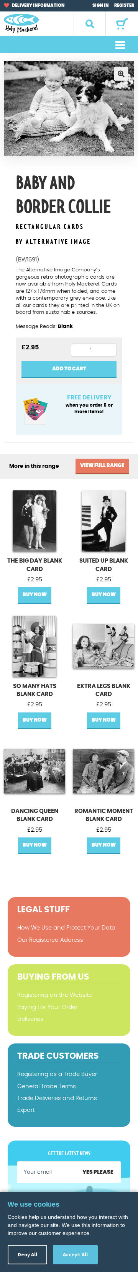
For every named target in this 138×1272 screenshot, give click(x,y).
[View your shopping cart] (122, 23)
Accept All (75, 1254)
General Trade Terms (46, 1086)
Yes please (97, 1172)
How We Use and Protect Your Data (66, 928)
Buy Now (35, 594)
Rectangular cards (50, 227)
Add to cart (69, 369)
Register (124, 5)
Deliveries (30, 1019)
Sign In (100, 5)
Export (25, 1110)
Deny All (27, 1254)
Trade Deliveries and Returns (57, 1098)
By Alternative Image (53, 242)
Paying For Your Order (47, 1007)
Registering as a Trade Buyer (57, 1074)
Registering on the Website (54, 995)
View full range (102, 465)
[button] (121, 74)
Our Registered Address (50, 940)
